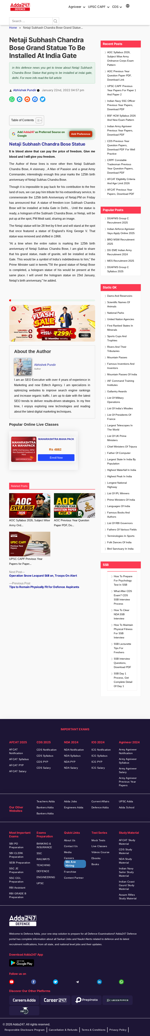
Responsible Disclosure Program (25, 1029)
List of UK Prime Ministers (116, 438)
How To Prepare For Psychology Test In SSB (123, 580)
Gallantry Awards (117, 391)
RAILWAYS (43, 859)
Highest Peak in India (119, 476)
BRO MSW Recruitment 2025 (120, 241)
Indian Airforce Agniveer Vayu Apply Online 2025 (121, 231)
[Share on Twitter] (42, 99)
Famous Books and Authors (118, 514)
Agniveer (74, 7)
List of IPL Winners (118, 493)
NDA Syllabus (72, 755)
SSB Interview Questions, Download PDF (122, 663)
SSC (39, 853)
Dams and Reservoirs (119, 295)
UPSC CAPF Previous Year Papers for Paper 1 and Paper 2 (121, 90)
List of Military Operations (115, 399)
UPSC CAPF (97, 7)
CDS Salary (44, 767)
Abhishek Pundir (24, 90)
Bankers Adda (45, 807)
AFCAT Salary (17, 771)
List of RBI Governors (120, 523)
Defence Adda (100, 807)
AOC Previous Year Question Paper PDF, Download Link (119, 75)
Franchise (70, 871)
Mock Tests (98, 840)
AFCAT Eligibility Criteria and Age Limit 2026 (121, 181)
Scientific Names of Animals (118, 304)
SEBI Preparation (19, 862)
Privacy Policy (117, 1029)
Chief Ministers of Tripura (122, 446)
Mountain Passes (117, 357)
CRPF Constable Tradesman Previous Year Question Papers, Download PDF (120, 166)
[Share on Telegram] (19, 99)
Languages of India (118, 506)
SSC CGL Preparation (16, 879)
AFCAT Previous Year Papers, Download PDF (120, 191)
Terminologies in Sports (120, 535)
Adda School (126, 807)
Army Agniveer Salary (128, 770)
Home (13, 27)
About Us (69, 840)
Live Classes (99, 846)
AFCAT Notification (16, 751)
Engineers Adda (73, 807)
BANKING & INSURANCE (44, 845)
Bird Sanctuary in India (120, 548)
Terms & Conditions (94, 1029)
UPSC (40, 883)
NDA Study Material (125, 860)
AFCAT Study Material (127, 842)
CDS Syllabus (45, 755)
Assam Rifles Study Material (128, 896)
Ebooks (96, 858)
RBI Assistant (17, 887)
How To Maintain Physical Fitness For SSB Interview (123, 631)
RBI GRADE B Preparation (17, 895)
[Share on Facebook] (35, 99)
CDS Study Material (125, 851)
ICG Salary (98, 767)
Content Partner (74, 877)
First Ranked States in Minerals (120, 327)
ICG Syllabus (99, 755)
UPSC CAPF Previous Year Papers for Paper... (25, 561)
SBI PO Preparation (16, 845)
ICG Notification (101, 749)
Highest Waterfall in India (121, 469)
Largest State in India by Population (121, 461)
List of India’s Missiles (120, 408)
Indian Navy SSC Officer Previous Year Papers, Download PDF (121, 105)
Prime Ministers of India (121, 499)
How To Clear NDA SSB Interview (121, 614)
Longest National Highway (117, 484)
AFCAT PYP (16, 765)
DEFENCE (43, 871)
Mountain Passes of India (122, 374)
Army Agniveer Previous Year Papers (128, 782)
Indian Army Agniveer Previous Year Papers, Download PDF (120, 130)
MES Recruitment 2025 (120, 260)
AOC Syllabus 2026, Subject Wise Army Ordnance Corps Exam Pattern (120, 58)
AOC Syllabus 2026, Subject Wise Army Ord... (29, 523)
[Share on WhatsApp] (12, 99)
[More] (127, 6)
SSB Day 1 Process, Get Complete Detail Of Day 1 (123, 680)
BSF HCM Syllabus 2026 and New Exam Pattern (121, 117)
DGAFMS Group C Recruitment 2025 (118, 220)
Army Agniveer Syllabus (128, 761)
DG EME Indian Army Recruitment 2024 (119, 252)
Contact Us (71, 846)
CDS (115, 7)
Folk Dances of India (119, 542)
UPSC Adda (126, 801)
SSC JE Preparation (16, 870)
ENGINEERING (46, 877)
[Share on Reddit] (27, 99)
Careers (70, 862)
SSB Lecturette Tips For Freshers (122, 648)
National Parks (115, 312)
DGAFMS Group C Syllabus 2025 (118, 269)
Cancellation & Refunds (63, 1029)
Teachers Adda (46, 801)
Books (95, 864)
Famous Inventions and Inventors (120, 365)
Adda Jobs (70, 801)
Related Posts (19, 485)
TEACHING (43, 865)
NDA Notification (74, 749)
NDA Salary (71, 767)
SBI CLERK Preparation (16, 855)
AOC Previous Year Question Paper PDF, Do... (71, 523)
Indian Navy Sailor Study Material (126, 872)
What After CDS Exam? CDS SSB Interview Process (123, 597)
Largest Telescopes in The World (120, 427)
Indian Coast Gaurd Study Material (126, 885)
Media (68, 852)
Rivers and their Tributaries (116, 348)
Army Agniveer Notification (128, 751)
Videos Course (100, 852)
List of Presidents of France (119, 416)
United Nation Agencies (120, 319)
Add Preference (80, 133)
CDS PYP (42, 761)
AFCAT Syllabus (19, 759)
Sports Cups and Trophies (117, 338)
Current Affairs (100, 801)
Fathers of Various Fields (122, 529)
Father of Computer (119, 452)
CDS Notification (47, 749)
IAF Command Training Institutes (120, 382)
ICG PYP (96, 761)
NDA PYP (69, 761)
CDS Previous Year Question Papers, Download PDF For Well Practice (121, 147)
